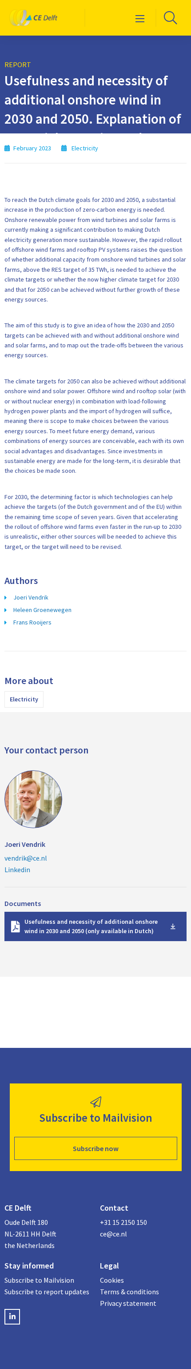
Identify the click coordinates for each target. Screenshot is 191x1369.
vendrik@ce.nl (25, 858)
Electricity (24, 699)
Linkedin (17, 869)
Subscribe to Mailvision (39, 1280)
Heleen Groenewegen (42, 610)
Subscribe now (96, 1148)
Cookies (112, 1280)
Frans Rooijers (32, 622)
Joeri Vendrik (30, 597)
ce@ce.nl (113, 1233)
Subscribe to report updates (46, 1291)
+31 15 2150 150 (123, 1222)
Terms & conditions (129, 1291)
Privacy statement (128, 1303)
